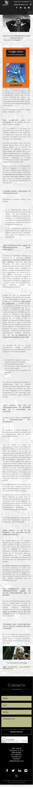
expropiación (12, 667)
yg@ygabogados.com (21, 4)
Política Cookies (20, 782)
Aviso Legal (11, 782)
